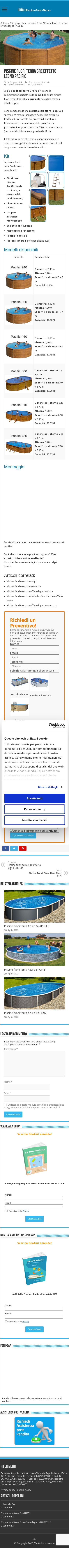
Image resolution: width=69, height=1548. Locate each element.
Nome (8, 1081)
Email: (14, 652)
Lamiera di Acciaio (41, 82)
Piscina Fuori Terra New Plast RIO (45, 873)
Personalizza (32, 809)
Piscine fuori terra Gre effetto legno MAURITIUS (32, 605)
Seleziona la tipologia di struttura (32, 670)
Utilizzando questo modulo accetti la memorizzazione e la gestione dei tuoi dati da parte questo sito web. (34, 1106)
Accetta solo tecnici (34, 820)
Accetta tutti (34, 798)
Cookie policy (24, 1490)
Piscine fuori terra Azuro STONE (24, 969)
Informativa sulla (18, 1211)
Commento (11, 1049)
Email (7, 1093)
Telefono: (16, 661)
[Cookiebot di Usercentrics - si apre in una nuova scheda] (49, 725)
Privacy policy (8, 1490)
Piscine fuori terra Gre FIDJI (21, 581)
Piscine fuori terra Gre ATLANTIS (24, 586)
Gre (40, 23)
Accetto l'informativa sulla (35, 830)
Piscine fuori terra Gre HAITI (16, 1513)
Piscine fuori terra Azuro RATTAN (25, 1013)
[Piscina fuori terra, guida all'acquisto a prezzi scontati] (34, 8)
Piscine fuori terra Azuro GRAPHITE (26, 926)
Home (6, 23)
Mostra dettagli (48, 787)
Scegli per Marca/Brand (23, 23)
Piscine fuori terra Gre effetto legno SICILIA (30, 591)
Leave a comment (16, 85)
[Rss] (34, 1539)
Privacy (53, 830)
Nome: (14, 643)
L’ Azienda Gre (8, 1504)
